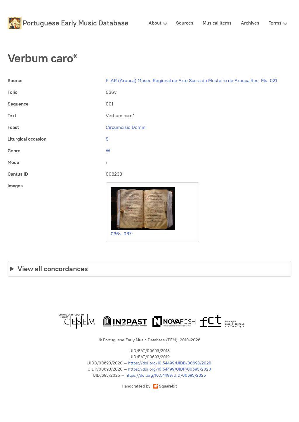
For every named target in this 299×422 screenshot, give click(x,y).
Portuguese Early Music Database (75, 23)
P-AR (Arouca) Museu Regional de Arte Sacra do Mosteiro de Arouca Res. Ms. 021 (191, 80)
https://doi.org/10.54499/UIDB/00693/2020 (169, 363)
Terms (275, 23)
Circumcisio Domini (126, 127)
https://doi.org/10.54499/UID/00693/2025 (166, 375)
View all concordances (53, 268)
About (155, 23)
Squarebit (168, 386)
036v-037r (122, 233)
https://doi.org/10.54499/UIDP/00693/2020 (169, 369)
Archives (250, 23)
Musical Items (217, 23)
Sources (184, 23)
